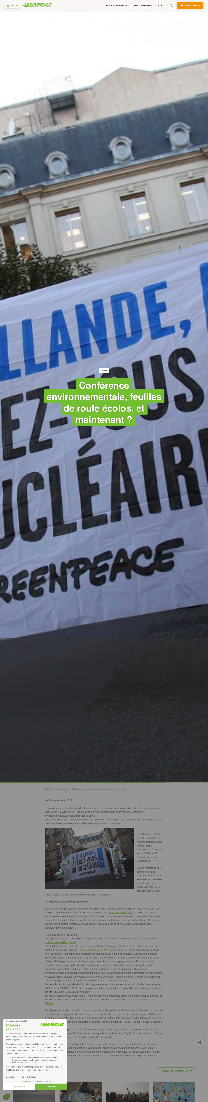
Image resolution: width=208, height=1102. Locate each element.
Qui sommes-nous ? (117, 5)
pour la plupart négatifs (120, 912)
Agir (160, 5)
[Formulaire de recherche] (171, 5)
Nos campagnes (143, 5)
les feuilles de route (98, 808)
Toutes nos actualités (174, 1070)
